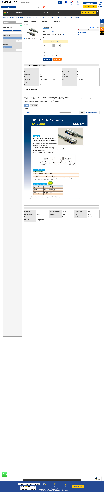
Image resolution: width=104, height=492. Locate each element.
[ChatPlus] (97, 479)
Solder (38, 214)
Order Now (48, 59)
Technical (62, 7)
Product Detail (82, 35)
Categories (8, 7)
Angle (89, 211)
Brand (24, 7)
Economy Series (38, 7)
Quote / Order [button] (91, 6)
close (85, 483)
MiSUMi (2, 1)
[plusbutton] (59, 45)
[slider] (59, 112)
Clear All (18, 22)
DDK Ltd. (64, 211)
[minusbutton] (53, 45)
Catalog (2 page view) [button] (92, 112)
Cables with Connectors (25, 17)
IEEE (38, 211)
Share (92, 27)
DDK (53, 31)
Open (82, 112)
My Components (83, 32)
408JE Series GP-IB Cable (53, 17)
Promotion (70, 7)
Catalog (26, 105)
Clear (19, 40)
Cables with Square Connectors (39, 17)
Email (98, 27)
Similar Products (83, 34)
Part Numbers (34, 105)
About (77, 7)
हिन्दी (100, 4)
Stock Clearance (52, 7)
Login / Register (90, 3)
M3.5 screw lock (40, 216)
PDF (88, 29)
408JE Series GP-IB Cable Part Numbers (70, 17)
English (101, 2)
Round (63, 214)
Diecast (89, 214)
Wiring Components (14, 17)
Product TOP (27, 112)
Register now (78, 486)
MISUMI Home (6, 17)
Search (60, 2)
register (58, 41)
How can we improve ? (93, 18)
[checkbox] (12, 38)
